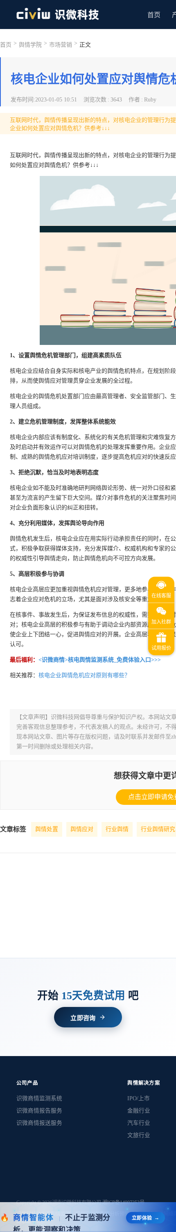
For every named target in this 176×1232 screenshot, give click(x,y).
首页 (153, 14)
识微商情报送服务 (39, 1123)
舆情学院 (30, 45)
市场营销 (60, 45)
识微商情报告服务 (39, 1111)
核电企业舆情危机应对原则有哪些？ (84, 675)
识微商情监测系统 (39, 1098)
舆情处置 (46, 829)
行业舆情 (117, 829)
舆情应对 (81, 829)
